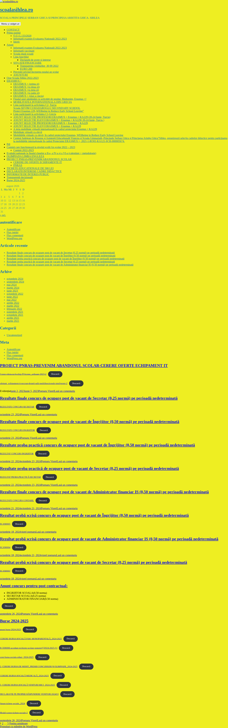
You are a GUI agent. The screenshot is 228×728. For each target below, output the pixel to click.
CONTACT (13, 29)
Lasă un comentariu (64, 391)
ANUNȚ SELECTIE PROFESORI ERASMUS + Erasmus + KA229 (50, 123)
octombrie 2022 (15, 293)
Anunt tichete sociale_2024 (12, 703)
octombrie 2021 (15, 314)
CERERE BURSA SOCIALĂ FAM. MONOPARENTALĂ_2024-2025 (31, 638)
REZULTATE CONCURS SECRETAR (17, 407)
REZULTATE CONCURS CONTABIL (17, 500)
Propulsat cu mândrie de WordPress (18, 726)
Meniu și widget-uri (10, 24)
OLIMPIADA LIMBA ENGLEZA (25, 156)
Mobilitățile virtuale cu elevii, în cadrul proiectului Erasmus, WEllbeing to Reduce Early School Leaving (68, 135)
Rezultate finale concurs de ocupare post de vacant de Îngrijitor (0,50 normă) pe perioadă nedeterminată (61, 255)
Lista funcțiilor (21, 56)
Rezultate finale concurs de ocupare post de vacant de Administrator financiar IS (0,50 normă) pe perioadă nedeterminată (70, 264)
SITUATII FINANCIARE (27, 62)
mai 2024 (12, 284)
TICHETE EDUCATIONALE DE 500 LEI (30, 168)
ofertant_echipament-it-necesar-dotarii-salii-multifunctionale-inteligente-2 (33, 383)
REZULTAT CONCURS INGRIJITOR (17, 454)
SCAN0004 (5, 547)
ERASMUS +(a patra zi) (26, 93)
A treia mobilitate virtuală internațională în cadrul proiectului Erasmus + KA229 (55, 129)
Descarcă (55, 374)
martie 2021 (13, 320)
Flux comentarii (15, 235)
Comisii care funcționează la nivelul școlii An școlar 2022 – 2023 (41, 147)
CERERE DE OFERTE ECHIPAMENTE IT (37, 162)
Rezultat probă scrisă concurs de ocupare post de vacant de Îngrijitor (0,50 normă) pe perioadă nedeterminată (94, 515)
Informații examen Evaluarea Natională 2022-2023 (40, 38)
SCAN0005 (5, 524)
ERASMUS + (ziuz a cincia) (28, 96)
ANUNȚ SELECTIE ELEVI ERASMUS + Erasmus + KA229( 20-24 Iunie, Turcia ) (58, 120)
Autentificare (13, 229)
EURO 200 (26, 68)
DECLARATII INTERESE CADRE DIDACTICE (34, 171)
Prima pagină (14, 32)
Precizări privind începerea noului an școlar (36, 71)
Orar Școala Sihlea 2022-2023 (23, 77)
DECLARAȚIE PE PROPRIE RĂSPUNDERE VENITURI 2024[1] (29, 694)
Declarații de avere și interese (35, 59)
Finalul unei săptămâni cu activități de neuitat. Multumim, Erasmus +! (49, 99)
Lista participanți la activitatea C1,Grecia (34, 114)
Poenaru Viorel (46, 391)
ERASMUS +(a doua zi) (26, 87)
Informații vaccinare (23, 50)
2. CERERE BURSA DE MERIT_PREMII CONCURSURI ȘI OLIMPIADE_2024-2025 (38, 666)
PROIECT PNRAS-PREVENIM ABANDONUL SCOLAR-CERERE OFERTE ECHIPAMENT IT (84, 365)
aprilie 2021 (13, 317)
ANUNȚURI (20, 74)
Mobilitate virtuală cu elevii (27, 132)
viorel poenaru (28, 531)
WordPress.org (14, 238)
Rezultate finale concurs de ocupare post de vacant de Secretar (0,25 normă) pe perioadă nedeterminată (61, 252)
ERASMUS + (14, 80)
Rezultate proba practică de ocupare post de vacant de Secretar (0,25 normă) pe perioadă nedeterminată (61, 261)
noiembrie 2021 (15, 311)
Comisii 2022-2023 (23, 150)
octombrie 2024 (15, 278)
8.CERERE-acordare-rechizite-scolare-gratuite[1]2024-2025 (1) (28, 648)
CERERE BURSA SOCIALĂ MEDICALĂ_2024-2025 (24, 675)
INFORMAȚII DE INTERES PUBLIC (28, 174)
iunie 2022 (12, 296)
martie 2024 (13, 287)
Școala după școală (23, 53)
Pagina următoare (18, 723)
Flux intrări (12, 232)
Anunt (10, 44)
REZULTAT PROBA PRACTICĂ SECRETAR (20, 477)
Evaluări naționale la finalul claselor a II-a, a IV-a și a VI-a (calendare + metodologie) (51, 153)
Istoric (16, 41)
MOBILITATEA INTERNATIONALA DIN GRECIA (42, 102)
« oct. (3, 215)
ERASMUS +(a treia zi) (26, 90)
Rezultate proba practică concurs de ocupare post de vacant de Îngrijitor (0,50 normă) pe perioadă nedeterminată (65, 258)
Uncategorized (14, 335)
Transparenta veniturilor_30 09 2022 (39, 65)
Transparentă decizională (20, 177)
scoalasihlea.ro (16, 10)
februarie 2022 (14, 308)
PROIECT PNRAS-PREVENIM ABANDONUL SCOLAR (39, 159)
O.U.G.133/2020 (22, 35)
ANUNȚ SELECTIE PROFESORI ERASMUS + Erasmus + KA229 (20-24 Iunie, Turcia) (61, 117)
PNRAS (17, 165)
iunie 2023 (12, 290)
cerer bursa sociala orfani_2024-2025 (17, 657)
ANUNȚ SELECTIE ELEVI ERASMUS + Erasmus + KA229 (47, 126)
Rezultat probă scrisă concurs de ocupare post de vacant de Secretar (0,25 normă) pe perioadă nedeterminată (93, 562)
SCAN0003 (5, 571)
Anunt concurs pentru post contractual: (34, 586)
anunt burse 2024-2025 (10, 629)
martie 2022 (13, 305)
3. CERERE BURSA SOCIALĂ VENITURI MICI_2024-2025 (27, 685)
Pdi (8, 144)
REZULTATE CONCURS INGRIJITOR (17, 430)
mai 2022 (12, 299)
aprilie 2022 (13, 302)
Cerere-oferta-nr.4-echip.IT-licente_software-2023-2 (23, 374)
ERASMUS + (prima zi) (26, 84)
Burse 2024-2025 (16, 180)
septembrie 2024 (15, 281)
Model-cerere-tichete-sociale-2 (14, 712)
